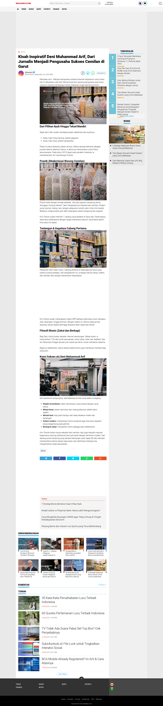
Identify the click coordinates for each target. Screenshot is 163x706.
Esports (47, 9)
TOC (92, 699)
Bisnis (31, 9)
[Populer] (145, 3)
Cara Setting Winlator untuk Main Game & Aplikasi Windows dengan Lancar (128, 83)
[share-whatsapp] (93, 73)
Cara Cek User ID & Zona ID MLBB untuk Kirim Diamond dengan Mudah (129, 70)
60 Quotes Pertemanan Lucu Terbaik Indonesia (73, 613)
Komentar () (101, 73)
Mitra (64, 9)
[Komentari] (100, 458)
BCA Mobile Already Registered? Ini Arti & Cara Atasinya (73, 661)
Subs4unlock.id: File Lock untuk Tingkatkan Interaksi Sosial (70, 646)
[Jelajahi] (160, 3)
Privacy (77, 699)
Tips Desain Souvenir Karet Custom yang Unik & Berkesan (130, 93)
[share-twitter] (88, 73)
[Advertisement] (81, 30)
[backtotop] (81, 679)
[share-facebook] (83, 73)
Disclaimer (85, 699)
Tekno (23, 9)
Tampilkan (101, 585)
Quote (39, 9)
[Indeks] (140, 3)
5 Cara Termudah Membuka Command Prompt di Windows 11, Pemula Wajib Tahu (129, 60)
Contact (70, 699)
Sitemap (99, 699)
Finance (56, 9)
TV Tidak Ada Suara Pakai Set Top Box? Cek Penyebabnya (71, 630)
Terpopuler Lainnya (127, 116)
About (63, 699)
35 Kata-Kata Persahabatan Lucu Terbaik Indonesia (69, 600)
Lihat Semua (62, 674)
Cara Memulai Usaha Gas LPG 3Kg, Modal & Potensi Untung (127, 162)
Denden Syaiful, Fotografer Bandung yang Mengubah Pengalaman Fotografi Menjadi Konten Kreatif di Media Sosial (128, 109)
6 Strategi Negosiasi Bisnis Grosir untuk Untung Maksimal (126, 147)
